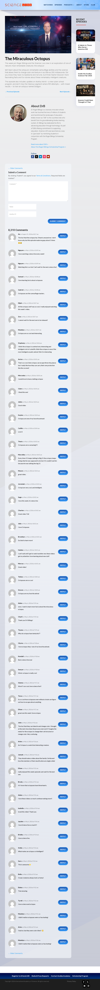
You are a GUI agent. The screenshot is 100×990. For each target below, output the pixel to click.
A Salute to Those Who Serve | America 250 (85, 47)
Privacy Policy (71, 981)
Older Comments (15, 168)
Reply (63, 236)
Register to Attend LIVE (20, 976)
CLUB (93, 5)
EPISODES (58, 5)
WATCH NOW (48, 5)
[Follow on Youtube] (48, 156)
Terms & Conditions (43, 176)
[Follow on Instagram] (44, 156)
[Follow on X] (36, 156)
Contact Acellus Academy (60, 976)
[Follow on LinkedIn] (40, 156)
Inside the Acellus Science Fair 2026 (85, 75)
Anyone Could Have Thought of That (85, 101)
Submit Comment (58, 221)
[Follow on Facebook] (32, 156)
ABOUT (79, 5)
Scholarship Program (80, 976)
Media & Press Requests (40, 976)
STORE (86, 5)
